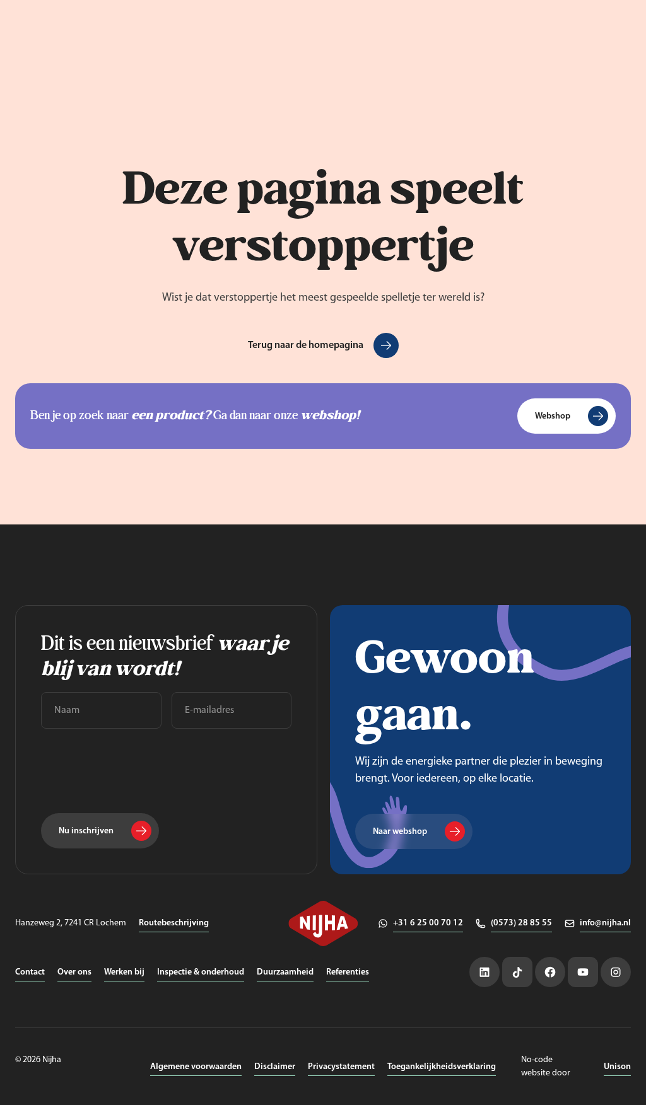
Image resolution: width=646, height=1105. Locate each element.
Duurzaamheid (285, 972)
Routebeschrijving (174, 923)
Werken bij (124, 972)
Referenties (347, 972)
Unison (617, 1067)
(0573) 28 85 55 (521, 923)
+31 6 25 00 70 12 (428, 923)
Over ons (74, 972)
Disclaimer (274, 1067)
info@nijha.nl (605, 923)
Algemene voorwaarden (196, 1067)
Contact (30, 972)
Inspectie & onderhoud (200, 972)
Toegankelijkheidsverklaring (441, 1067)
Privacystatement (341, 1067)
